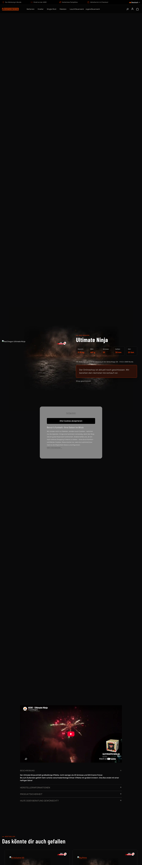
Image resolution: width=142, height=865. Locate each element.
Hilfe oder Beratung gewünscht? (39, 800)
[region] (35, 362)
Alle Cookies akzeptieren (71, 421)
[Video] (61, 343)
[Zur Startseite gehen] (12, 9)
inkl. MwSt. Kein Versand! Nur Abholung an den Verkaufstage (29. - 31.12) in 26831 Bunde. (105, 362)
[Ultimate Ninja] (35, 360)
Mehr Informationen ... (54, 448)
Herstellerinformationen (35, 787)
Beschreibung (27, 770)
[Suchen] (127, 9)
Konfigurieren (71, 413)
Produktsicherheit (31, 794)
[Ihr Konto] (132, 9)
